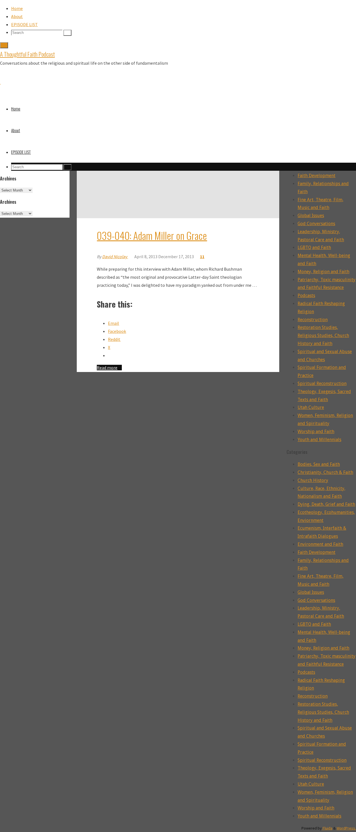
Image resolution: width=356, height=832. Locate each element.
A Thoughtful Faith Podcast (27, 54)
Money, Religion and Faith (323, 271)
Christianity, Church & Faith (325, 472)
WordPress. (346, 828)
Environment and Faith (320, 544)
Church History (313, 480)
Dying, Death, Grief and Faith (326, 504)
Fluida (327, 828)
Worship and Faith (316, 431)
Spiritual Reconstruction (322, 383)
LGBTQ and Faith (314, 247)
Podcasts (306, 295)
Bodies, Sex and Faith (319, 464)
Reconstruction (313, 319)
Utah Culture (311, 407)
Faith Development (316, 175)
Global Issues (311, 215)
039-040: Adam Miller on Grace (152, 235)
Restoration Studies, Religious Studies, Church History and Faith (323, 335)
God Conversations (316, 223)
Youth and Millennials (319, 439)
